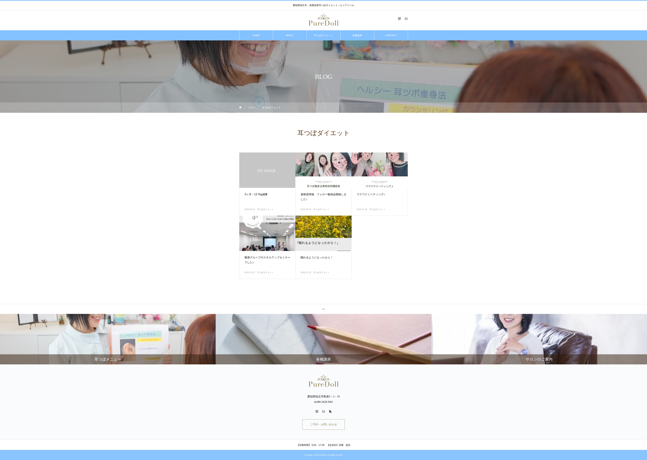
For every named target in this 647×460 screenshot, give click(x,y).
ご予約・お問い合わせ (323, 424)
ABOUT (290, 35)
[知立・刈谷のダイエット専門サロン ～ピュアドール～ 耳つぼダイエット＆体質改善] (323, 20)
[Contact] (406, 18)
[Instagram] (399, 18)
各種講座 (357, 35)
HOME (256, 35)
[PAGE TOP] (323, 309)
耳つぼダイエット (323, 35)
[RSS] (330, 411)
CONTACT (391, 35)
